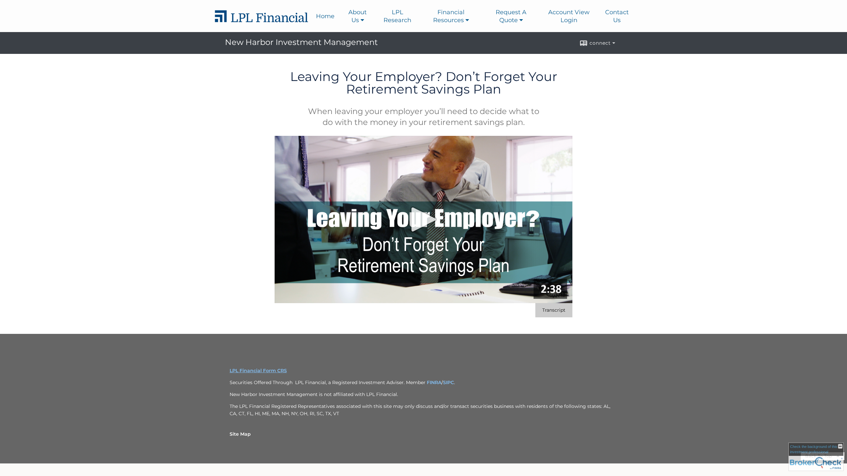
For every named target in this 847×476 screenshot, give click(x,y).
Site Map (240, 434)
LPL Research (397, 16)
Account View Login (569, 16)
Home (325, 16)
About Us (357, 16)
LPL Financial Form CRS (258, 371)
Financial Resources (449, 16)
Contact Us (617, 16)
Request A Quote (511, 16)
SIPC (448, 382)
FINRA (434, 382)
